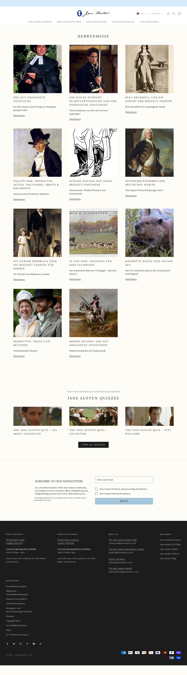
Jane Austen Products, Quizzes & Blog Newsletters (123, 489)
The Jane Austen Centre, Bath (123, 540)
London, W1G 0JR (65, 543)
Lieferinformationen (15, 603)
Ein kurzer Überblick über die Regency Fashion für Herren (35, 265)
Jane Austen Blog (149, 22)
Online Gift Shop (117, 559)
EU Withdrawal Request (17, 634)
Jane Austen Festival (123, 22)
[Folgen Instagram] (20, 643)
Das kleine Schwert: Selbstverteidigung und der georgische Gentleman (93, 101)
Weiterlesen (19, 115)
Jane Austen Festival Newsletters (115, 493)
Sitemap (10, 616)
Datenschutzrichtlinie (16, 599)
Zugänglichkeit (13, 620)
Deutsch (156, 13)
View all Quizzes (93, 444)
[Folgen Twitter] (14, 643)
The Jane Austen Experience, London (126, 549)
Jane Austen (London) (40, 22)
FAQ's (8, 630)
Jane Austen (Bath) (96, 22)
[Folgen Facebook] (7, 643)
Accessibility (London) (16, 625)
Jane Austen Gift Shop (69, 22)
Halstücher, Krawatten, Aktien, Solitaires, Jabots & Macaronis (36, 185)
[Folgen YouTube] (34, 643)
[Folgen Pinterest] (27, 643)
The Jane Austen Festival (120, 568)
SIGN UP (124, 501)
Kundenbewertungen (16, 586)
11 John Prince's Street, (68, 540)
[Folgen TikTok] (40, 643)
